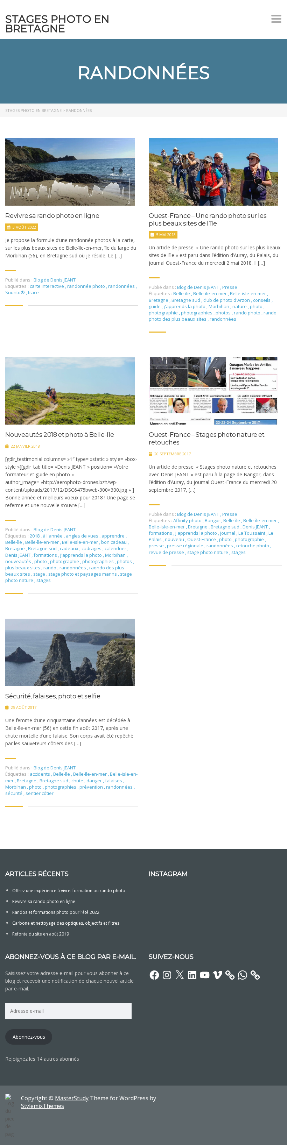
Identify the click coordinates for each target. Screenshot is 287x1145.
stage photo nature (208, 552)
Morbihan (219, 306)
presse (157, 545)
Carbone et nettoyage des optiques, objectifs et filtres (65, 923)
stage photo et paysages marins (83, 574)
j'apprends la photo (185, 306)
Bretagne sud (186, 300)
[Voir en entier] (70, 172)
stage (39, 574)
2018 (35, 536)
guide (155, 306)
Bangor (213, 520)
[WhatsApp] (242, 975)
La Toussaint (252, 533)
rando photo (247, 313)
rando (50, 567)
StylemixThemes (42, 1106)
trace (33, 292)
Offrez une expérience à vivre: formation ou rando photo (68, 891)
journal (228, 533)
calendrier (116, 548)
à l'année (53, 536)
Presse (229, 287)
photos (224, 313)
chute (77, 780)
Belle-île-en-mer (210, 293)
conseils (262, 300)
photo (257, 306)
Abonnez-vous (29, 1036)
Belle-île (182, 293)
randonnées (122, 286)
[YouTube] (204, 975)
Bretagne (159, 300)
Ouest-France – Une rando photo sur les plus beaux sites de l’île (207, 219)
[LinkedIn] (192, 975)
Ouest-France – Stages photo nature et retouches (207, 438)
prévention (91, 787)
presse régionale (185, 545)
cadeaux (69, 548)
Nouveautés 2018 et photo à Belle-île (59, 435)
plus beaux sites (23, 567)
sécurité (14, 793)
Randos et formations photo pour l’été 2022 (55, 912)
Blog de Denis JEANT (55, 280)
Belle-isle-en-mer (248, 293)
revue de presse (167, 552)
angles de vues (82, 536)
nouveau (175, 539)
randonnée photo (86, 286)
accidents (40, 774)
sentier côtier (40, 793)
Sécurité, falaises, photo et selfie (52, 696)
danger (94, 780)
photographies (197, 313)
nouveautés (18, 561)
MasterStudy (72, 1098)
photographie (164, 313)
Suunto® (15, 292)
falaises (114, 780)
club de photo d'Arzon (227, 300)
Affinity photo (188, 520)
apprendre (114, 536)
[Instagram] (167, 975)
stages (43, 580)
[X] (179, 975)
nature (240, 306)
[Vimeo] (217, 975)
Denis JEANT (18, 555)
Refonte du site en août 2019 (40, 934)
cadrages (92, 548)
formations (46, 555)
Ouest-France (202, 539)
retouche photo (253, 545)
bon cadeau (114, 542)
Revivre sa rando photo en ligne (52, 216)
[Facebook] (154, 975)
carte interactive (47, 286)
